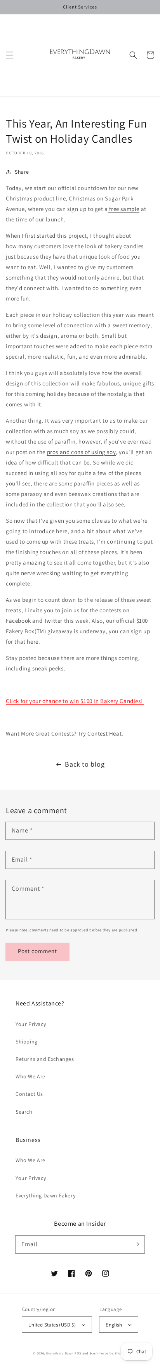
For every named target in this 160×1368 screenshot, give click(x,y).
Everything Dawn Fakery (45, 1195)
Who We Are (30, 1076)
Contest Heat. (105, 733)
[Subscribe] (135, 1244)
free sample (123, 208)
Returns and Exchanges (45, 1058)
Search (24, 1111)
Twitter (54, 620)
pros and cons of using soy (81, 452)
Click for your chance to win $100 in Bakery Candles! (75, 701)
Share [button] (22, 171)
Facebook (19, 620)
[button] (9, 55)
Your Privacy (31, 1024)
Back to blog (84, 764)
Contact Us (29, 1093)
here (32, 641)
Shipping (27, 1041)
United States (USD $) (52, 1324)
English (114, 1324)
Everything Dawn (60, 1353)
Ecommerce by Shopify (108, 1353)
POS (78, 1353)
